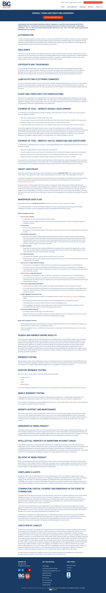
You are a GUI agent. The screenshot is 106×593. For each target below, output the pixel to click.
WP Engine (26, 228)
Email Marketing (46, 582)
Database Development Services (51, 571)
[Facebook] (19, 570)
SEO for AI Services (47, 580)
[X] (26, 570)
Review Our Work (71, 565)
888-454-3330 (22, 564)
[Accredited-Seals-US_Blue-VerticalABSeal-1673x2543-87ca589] (77, 575)
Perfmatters (26, 273)
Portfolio (69, 570)
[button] (65, 7)
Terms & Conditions (61, 588)
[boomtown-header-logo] (6, 5)
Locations (69, 567)
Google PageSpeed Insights (69, 296)
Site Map (82, 588)
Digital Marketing (46, 573)
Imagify (25, 284)
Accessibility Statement (73, 588)
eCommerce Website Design (50, 568)
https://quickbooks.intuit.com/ (26, 182)
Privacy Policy (51, 588)
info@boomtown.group (24, 566)
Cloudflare (26, 217)
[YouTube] (29, 570)
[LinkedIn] (22, 570)
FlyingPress (26, 263)
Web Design (45, 566)
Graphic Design (46, 585)
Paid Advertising (46, 575)
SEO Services (45, 578)
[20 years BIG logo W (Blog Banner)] (28, 576)
